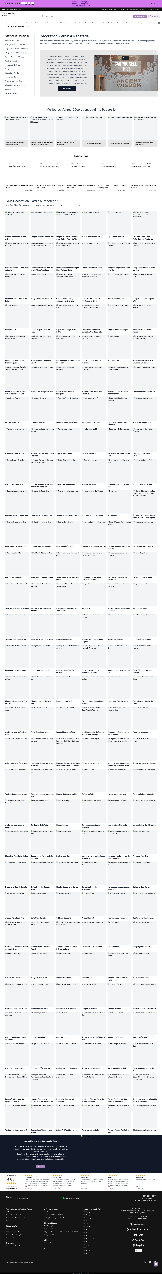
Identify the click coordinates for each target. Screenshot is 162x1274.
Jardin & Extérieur (11, 93)
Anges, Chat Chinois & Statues (16, 49)
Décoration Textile (11, 73)
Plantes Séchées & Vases (14, 57)
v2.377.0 (87, 1273)
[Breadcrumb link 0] (1, 26)
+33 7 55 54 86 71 (149, 1196)
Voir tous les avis (10, 1188)
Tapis (6, 69)
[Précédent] (22, 1181)
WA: (74, 1198)
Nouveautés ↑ (143, 205)
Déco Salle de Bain (11, 41)
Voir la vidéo (66, 88)
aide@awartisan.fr (21, 1198)
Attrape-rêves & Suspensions (15, 53)
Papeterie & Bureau (11, 77)
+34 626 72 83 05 (149, 1198)
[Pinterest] (149, 1262)
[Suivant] (159, 1181)
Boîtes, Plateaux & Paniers (14, 45)
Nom (154, 205)
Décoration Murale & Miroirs (15, 85)
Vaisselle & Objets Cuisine (14, 81)
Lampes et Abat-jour (12, 65)
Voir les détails (29, 190)
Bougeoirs (8, 89)
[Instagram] (145, 1262)
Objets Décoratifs (11, 61)
